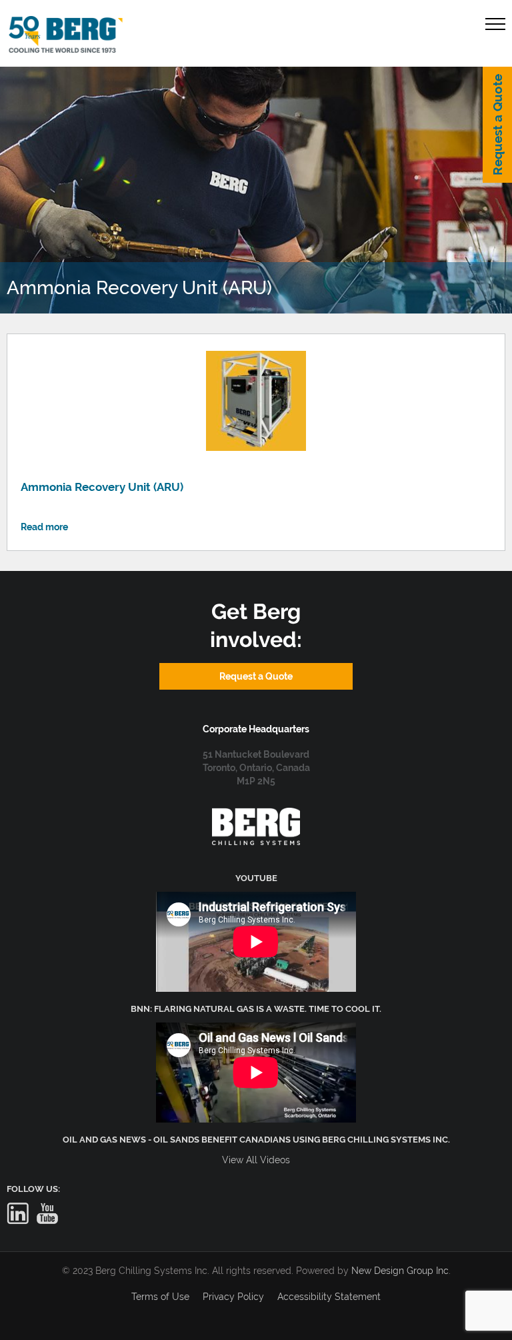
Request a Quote (497, 124)
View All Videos (256, 1160)
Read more (44, 527)
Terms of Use (160, 1296)
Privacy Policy (233, 1296)
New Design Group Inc (400, 1270)
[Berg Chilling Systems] (256, 814)
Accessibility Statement (329, 1296)
